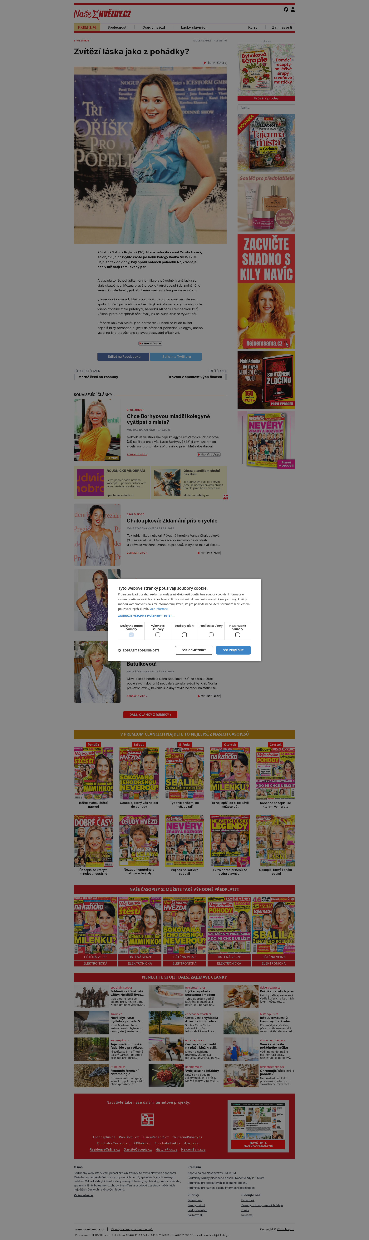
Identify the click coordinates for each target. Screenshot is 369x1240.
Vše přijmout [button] (233, 650)
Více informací (159, 609)
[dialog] (184, 620)
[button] (184, 615)
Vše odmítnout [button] (194, 650)
